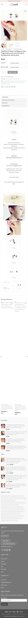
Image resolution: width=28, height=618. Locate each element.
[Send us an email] (7, 550)
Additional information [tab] (8, 100)
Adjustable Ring (22, 502)
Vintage (15, 520)
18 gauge (3, 500)
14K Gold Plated (17, 498)
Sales (2, 571)
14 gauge (11, 498)
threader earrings (4, 520)
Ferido (19, 509)
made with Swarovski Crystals (7, 515)
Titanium (11, 520)
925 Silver (16, 502)
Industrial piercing (20, 511)
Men (2, 566)
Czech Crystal (4, 509)
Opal (2, 518)
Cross (11, 507)
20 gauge (8, 500)
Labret (9, 83)
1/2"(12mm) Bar (4, 496)
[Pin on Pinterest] (12, 87)
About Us (3, 614)
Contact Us (3, 579)
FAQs (2, 587)
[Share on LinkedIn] (14, 87)
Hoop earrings (13, 511)
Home (2, 49)
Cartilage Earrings (17, 82)
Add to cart (12, 72)
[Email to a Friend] (9, 87)
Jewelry (3, 561)
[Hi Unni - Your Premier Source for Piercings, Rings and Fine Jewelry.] (14, 4)
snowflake (17, 518)
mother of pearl (21, 515)
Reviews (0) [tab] (4, 102)
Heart (8, 511)
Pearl (5, 518)
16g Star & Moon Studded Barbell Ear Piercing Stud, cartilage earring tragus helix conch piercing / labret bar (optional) (21, 408)
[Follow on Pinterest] (9, 550)
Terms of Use (16, 614)
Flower (6, 83)
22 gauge (13, 500)
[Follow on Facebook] (2, 550)
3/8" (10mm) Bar (17, 81)
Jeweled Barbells (18, 49)
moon (15, 515)
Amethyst (3, 504)
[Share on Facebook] (5, 87)
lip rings (18, 513)
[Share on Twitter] (7, 87)
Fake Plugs (10, 509)
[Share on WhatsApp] (2, 87)
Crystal (14, 507)
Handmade (3, 564)
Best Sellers (3, 569)
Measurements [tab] (5, 105)
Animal (8, 504)
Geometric (3, 511)
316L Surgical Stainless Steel (7, 502)
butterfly (16, 504)
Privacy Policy (23, 614)
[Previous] (3, 25)
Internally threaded (5, 513)
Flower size (3, 62)
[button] (2, 4)
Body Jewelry (8, 49)
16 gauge (11, 81)
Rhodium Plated (11, 518)
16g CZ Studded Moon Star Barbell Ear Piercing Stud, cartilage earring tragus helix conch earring (7, 407)
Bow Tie (12, 504)
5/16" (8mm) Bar (10, 82)
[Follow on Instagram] (5, 550)
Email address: (4, 598)
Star (21, 518)
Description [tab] (5, 97)
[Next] (25, 25)
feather (15, 509)
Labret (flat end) (16, 78)
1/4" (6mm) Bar (6, 81)
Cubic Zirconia (20, 507)
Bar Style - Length (4, 67)
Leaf (15, 513)
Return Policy (4, 585)
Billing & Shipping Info (6, 582)
